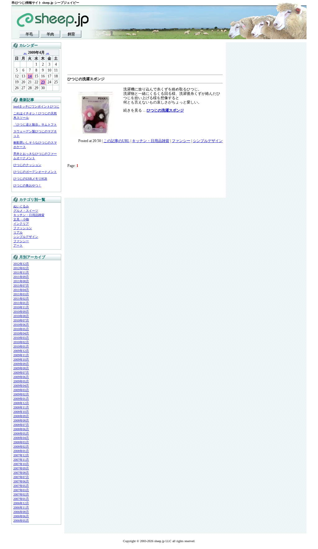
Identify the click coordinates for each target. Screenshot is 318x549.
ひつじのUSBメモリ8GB (30, 178)
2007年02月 (21, 494)
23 (43, 82)
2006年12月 (21, 503)
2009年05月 (21, 381)
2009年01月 (21, 398)
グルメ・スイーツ (25, 210)
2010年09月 (21, 311)
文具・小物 (21, 219)
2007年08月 (21, 472)
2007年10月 (21, 464)
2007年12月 (21, 455)
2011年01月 (21, 303)
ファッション (22, 228)
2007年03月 (21, 490)
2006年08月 (21, 512)
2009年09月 (21, 364)
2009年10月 (21, 359)
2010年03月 (21, 337)
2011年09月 (21, 277)
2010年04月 (21, 333)
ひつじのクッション (27, 165)
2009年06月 (21, 377)
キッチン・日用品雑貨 (28, 215)
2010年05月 (21, 329)
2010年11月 (21, 307)
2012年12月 (21, 263)
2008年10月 (21, 411)
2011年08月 (21, 281)
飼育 (71, 34)
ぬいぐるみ (21, 206)
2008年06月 (21, 429)
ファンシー (21, 241)
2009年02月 (21, 394)
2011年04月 (21, 290)
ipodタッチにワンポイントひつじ (36, 106)
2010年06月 (21, 324)
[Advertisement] (140, 59)
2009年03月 (21, 390)
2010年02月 (21, 342)
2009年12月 (21, 351)
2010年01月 (21, 346)
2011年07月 (21, 285)
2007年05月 (21, 485)
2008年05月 (21, 433)
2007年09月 (21, 468)
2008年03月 (21, 442)
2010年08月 (21, 316)
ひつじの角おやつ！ (27, 185)
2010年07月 (21, 320)
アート (18, 245)
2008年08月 (21, 420)
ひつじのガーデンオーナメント (35, 171)
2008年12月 (21, 403)
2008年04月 (21, 438)
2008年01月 (21, 451)
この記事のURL (116, 141)
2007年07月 (21, 477)
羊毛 (29, 34)
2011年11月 (21, 272)
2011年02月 (21, 298)
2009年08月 (21, 368)
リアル (18, 232)
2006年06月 (21, 516)
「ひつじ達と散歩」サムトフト (35, 124)
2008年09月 (21, 416)
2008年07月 (21, 425)
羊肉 (50, 34)
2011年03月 (21, 294)
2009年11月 (21, 355)
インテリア (21, 223)
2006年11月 (21, 507)
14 (30, 76)
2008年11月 (21, 407)
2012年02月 (21, 268)
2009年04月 (21, 385)
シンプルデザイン (25, 236)
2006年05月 (21, 520)
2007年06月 (21, 481)
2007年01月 (21, 499)
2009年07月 (21, 372)
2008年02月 (21, 446)
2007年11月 (21, 459)
